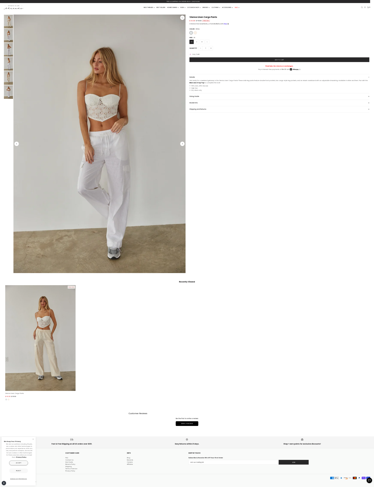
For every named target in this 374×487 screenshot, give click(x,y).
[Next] (182, 144)
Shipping (68, 466)
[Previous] (16, 144)
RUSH (182, 7)
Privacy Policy (70, 471)
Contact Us (69, 460)
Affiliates (130, 464)
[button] (4, 483)
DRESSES (205, 7)
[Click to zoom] (182, 18)
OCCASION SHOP (193, 7)
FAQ (66, 458)
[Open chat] (369, 480)
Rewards (130, 460)
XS (191, 42)
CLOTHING (215, 7)
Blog (128, 458)
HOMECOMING (172, 7)
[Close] (33, 439)
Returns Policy (70, 464)
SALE (236, 7)
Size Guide (69, 462)
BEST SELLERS (161, 7)
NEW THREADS (148, 7)
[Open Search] (362, 7)
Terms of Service (71, 469)
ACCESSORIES (226, 7)
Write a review (187, 423)
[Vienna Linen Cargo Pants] (40, 338)
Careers (130, 462)
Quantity (193, 48)
